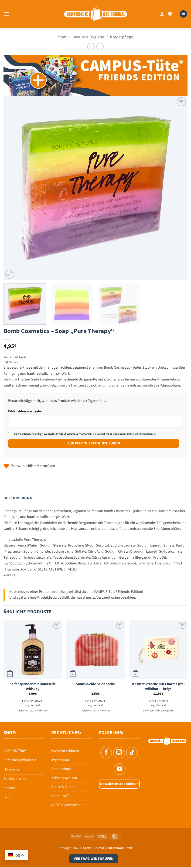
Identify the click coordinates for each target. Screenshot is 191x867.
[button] (6, 14)
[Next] (178, 188)
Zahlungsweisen (64, 777)
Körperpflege (121, 37)
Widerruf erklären (65, 751)
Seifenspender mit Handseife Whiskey (33, 686)
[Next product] (91, 46)
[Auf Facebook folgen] (106, 752)
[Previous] (13, 188)
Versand (14, 362)
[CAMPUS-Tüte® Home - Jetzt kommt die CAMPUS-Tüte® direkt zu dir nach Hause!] (95, 14)
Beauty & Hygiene (88, 37)
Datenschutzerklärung (141, 434)
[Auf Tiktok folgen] (132, 752)
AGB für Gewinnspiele (68, 804)
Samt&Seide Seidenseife (95, 684)
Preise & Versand (64, 786)
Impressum (60, 760)
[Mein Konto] (162, 14)
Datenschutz (61, 768)
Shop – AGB (60, 795)
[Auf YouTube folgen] (119, 769)
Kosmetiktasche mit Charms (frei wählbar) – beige (158, 686)
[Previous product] (100, 46)
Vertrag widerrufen (94, 858)
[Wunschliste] (170, 14)
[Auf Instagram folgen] (119, 752)
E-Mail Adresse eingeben (25, 411)
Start (62, 37)
